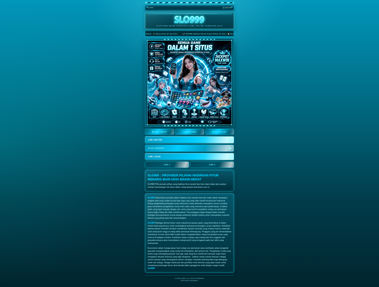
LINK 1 (167, 165)
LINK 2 (212, 165)
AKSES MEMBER (156, 148)
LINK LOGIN (154, 156)
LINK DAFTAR (155, 140)
